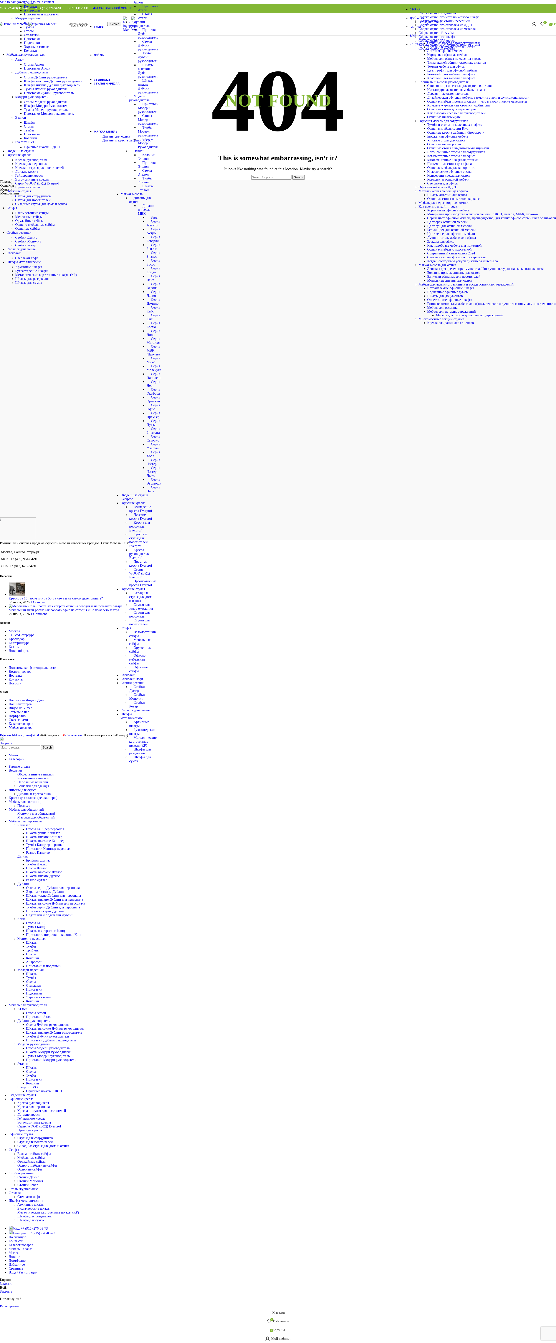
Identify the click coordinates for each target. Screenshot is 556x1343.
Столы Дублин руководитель (148, 45)
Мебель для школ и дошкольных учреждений (469, 315)
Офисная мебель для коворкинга (451, 167)
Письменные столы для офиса (449, 164)
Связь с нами (18, 720)
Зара (154, 217)
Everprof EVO (25, 142)
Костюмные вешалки (33, 778)
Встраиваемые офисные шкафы (450, 288)
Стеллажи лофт (132, 679)
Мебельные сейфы (29, 217)
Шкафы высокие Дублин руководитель (53, 81)
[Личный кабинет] (534, 24)
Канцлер (23, 825)
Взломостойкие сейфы (32, 213)
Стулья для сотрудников (33, 196)
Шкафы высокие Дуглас (44, 872)
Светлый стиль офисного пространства (456, 257)
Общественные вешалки (35, 774)
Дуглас (22, 856)
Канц (21, 919)
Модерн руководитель (31, 97)
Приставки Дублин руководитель (148, 33)
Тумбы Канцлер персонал (45, 845)
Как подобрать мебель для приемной (454, 245)
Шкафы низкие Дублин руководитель (52, 85)
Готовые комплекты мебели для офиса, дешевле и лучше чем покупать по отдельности (491, 303)
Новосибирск (19, 650)
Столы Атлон (34, 64)
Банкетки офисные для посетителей (453, 276)
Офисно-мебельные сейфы (138, 659)
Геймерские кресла (29, 175)
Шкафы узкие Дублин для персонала (53, 895)
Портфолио (17, 716)
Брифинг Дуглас (38, 860)
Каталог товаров (21, 723)
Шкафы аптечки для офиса (447, 195)
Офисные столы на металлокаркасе (453, 199)
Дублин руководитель (31, 72)
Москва (14, 631)
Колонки (30, 6)
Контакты (16, 679)
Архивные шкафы (28, 267)
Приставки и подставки (41, 14)
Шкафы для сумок (28, 282)
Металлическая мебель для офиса (443, 191)
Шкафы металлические (132, 716)
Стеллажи (128, 675)
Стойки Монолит (28, 241)
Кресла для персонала (31, 164)
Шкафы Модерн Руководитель (148, 143)
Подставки (32, 43)
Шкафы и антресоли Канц (45, 931)
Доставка (15, 675)
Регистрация (9, 1306)
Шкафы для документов (445, 296)
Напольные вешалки (32, 782)
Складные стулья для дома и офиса (140, 597)
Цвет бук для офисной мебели (449, 226)
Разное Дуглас (36, 880)
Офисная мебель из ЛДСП (438, 187)
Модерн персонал (28, 18)
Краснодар (17, 639)
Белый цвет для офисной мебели (451, 230)
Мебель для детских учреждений (451, 311)
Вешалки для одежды (33, 786)
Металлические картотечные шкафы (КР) (143, 741)
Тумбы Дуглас (36, 864)
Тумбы (29, 130)
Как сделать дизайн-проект (439, 206)
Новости (15, 683)
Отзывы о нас (19, 712)
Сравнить (16, 1268)
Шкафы (29, 122)
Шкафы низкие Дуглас (43, 876)
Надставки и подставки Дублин (49, 915)
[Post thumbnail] (17, 594)
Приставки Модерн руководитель (148, 108)
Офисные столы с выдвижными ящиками (458, 148)
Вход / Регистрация (23, 1272)
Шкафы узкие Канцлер (43, 833)
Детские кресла (26, 171)
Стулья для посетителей (33, 200)
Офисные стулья (133, 589)
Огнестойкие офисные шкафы (449, 300)
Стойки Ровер (25, 245)
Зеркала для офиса (440, 241)
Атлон (138, 2)
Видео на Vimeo (20, 708)
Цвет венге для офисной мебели (451, 234)
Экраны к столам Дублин (45, 891)
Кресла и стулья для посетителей (39, 167)
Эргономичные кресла (32, 179)
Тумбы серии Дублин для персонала (53, 907)
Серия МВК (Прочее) (153, 350)
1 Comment (38, 602)
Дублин (23, 884)
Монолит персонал (31, 938)
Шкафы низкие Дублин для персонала (54, 899)
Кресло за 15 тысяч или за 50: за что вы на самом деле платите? (56, 598)
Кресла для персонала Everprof (139, 526)
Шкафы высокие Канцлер (45, 841)
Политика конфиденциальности (32, 667)
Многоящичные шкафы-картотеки (452, 160)
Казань (14, 647)
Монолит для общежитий (36, 813)
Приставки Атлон (37, 68)
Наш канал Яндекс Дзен (27, 700)
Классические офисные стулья (449, 171)
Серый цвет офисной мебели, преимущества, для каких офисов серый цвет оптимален (491, 218)
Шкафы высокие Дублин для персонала (55, 903)
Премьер (23, 805)
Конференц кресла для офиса (448, 175)
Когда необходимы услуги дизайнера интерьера (462, 261)
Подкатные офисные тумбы (447, 292)
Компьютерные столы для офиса (451, 156)
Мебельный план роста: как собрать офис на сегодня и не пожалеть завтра (64, 610)
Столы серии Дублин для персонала (53, 888)
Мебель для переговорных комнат (444, 202)
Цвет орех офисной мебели (447, 222)
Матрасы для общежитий (36, 817)
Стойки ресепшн (133, 683)
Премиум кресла (27, 187)
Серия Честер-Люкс (153, 471)
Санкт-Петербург (21, 635)
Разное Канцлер (38, 852)
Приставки (32, 39)
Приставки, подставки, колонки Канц (54, 934)
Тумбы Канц (35, 927)
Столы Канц (35, 923)
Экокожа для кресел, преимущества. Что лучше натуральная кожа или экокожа (485, 269)
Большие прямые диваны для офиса (453, 272)
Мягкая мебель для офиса (437, 265)
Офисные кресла (133, 503)
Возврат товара (20, 671)
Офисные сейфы (27, 228)
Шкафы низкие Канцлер (44, 837)
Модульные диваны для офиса (449, 280)
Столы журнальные (135, 710)
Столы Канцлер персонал (45, 829)
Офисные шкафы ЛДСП (42, 147)
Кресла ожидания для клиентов (450, 323)
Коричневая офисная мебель (448, 210)
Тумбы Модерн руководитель (148, 131)
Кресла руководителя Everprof (139, 553)
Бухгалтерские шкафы (31, 271)
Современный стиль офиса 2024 (451, 253)
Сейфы (126, 628)
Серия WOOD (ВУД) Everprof (139, 573)
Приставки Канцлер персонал (48, 848)
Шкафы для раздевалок (32, 279)
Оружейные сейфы (29, 220)
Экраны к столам (36, 46)
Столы (29, 2)
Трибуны (32, 950)
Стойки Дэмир (26, 237)
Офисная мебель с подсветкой (449, 249)
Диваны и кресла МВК (146, 209)
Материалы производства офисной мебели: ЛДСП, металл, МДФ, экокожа (482, 214)
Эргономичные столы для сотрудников (456, 152)
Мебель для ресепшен (443, 307)
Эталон (139, 151)
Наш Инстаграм (20, 704)
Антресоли (32, 10)
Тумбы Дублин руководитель (148, 57)
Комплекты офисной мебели (448, 179)
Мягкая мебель (131, 194)
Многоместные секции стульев (442, 319)
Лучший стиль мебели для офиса (451, 237)
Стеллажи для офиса (442, 183)
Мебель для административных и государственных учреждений (466, 284)
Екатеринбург (19, 643)
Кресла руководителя (31, 160)
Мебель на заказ (20, 727)
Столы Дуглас (36, 868)
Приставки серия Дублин (45, 911)
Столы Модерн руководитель (148, 119)
